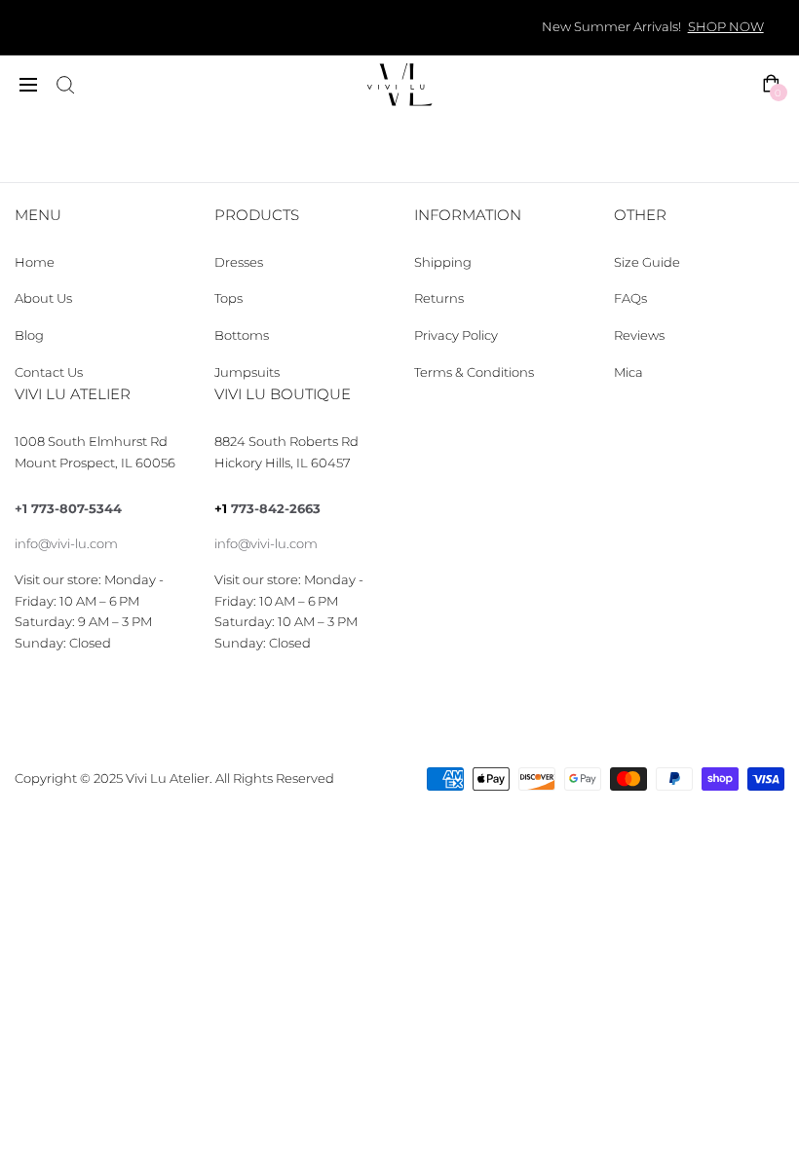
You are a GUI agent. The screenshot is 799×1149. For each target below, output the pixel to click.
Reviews (639, 335)
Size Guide (647, 262)
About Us (43, 298)
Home (35, 262)
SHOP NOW (726, 27)
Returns (439, 298)
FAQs (630, 298)
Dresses (238, 262)
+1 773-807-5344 (68, 508)
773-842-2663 (276, 508)
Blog (29, 335)
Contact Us (49, 372)
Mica (628, 372)
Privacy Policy (456, 335)
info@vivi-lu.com (66, 544)
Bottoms (241, 335)
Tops (228, 298)
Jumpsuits (247, 372)
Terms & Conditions (474, 372)
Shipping (443, 262)
